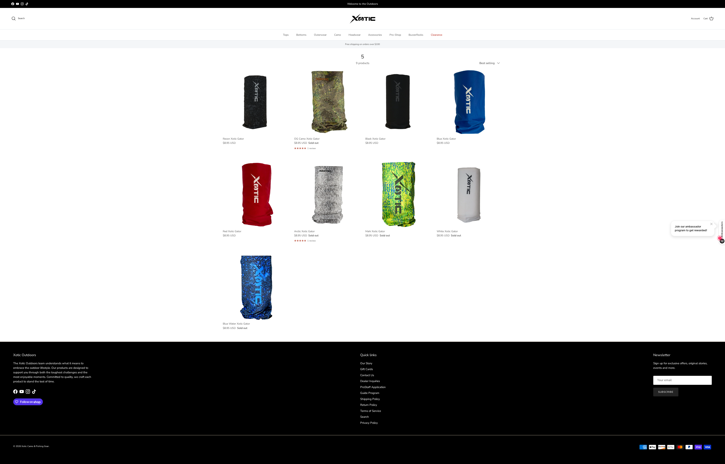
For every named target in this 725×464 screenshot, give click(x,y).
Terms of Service (370, 411)
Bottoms (301, 35)
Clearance (436, 35)
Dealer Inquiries (370, 381)
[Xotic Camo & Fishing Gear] (362, 19)
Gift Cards (366, 369)
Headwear (355, 35)
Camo (337, 35)
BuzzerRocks (416, 35)
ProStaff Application (373, 387)
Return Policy (368, 405)
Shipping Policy (370, 399)
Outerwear (320, 35)
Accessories (375, 35)
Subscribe (665, 392)
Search (364, 417)
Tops (286, 35)
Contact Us (367, 375)
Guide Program (369, 393)
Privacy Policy (369, 423)
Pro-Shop (395, 35)
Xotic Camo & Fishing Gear (35, 446)
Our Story (366, 363)
